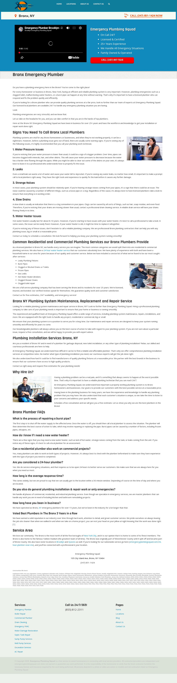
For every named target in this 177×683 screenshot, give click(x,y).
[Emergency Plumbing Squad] (24, 5)
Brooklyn (60, 542)
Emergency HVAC (22, 626)
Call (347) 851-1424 (112, 60)
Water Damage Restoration (26, 630)
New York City (90, 535)
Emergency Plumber (23, 609)
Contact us (98, 4)
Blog (118, 618)
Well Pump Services (23, 643)
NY (40, 507)
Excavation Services (23, 647)
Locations (71, 4)
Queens (72, 542)
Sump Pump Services (23, 639)
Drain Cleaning (21, 622)
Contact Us (120, 626)
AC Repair (19, 651)
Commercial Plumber (23, 618)
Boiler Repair (20, 614)
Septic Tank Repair (22, 635)
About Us (84, 4)
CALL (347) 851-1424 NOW (146, 15)
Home (59, 4)
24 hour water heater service (57, 250)
